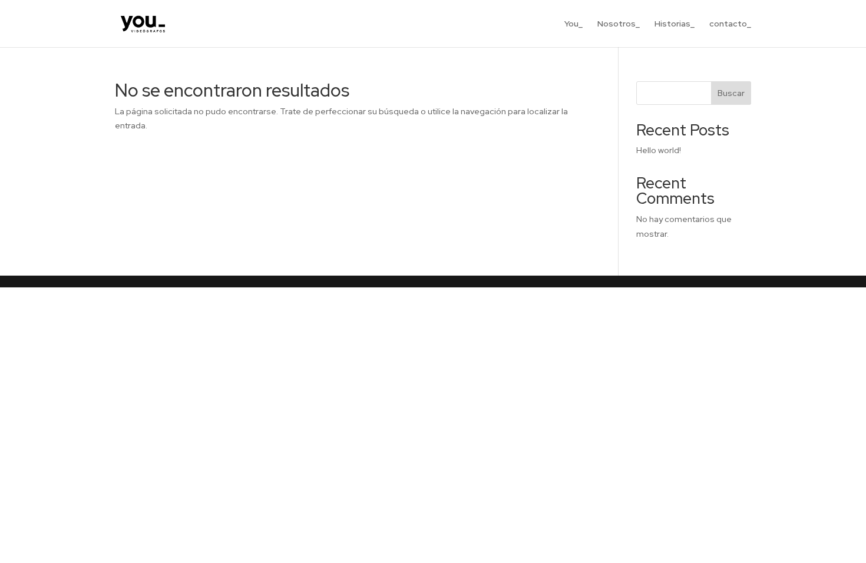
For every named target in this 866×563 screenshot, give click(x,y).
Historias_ (675, 24)
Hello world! (658, 150)
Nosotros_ (618, 24)
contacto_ (730, 24)
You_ (573, 24)
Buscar (731, 93)
